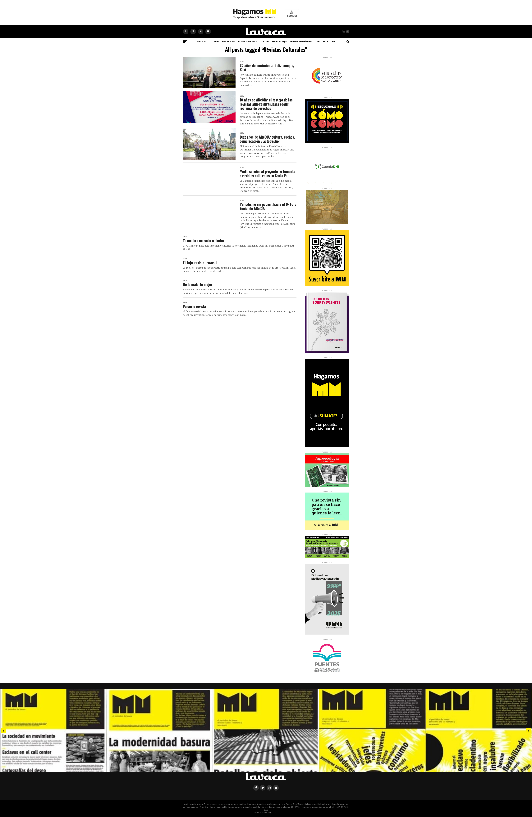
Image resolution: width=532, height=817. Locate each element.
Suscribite (214, 41)
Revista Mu (201, 41)
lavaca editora (228, 41)
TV (261, 41)
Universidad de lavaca (247, 41)
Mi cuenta (266, 48)
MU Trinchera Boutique (276, 41)
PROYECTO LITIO (321, 41)
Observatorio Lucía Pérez (301, 41)
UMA (333, 41)
